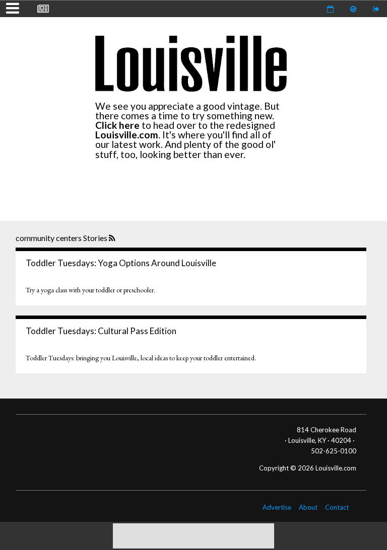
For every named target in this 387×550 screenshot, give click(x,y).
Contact (337, 507)
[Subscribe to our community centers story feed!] (113, 238)
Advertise (277, 507)
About (308, 507)
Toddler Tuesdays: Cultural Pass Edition (101, 331)
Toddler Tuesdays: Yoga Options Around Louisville (121, 263)
